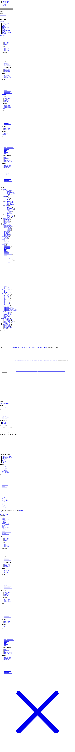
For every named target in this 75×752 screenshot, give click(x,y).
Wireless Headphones (8, 181)
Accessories (4, 134)
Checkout (4, 507)
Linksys (5, 277)
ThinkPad (6, 56)
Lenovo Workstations (8, 93)
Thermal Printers (7, 117)
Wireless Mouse (9, 213)
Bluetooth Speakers (7, 166)
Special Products (5, 500)
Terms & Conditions (5, 417)
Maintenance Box (7, 124)
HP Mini (5, 267)
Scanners (6, 133)
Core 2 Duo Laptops (8, 254)
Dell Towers (6, 231)
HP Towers (6, 233)
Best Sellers (4, 498)
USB (5, 153)
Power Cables (6, 149)
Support (3, 495)
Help (3, 492)
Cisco (5, 275)
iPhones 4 (6, 241)
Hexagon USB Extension (8, 147)
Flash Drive (6, 139)
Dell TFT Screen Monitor (8, 83)
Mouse (8, 210)
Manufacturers (4, 501)
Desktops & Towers (5, 23)
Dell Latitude (6, 50)
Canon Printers (7, 113)
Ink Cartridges (6, 123)
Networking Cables (7, 106)
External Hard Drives (8, 138)
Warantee (3, 505)
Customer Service (5, 494)
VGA (5, 151)
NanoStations (6, 101)
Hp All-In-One (6, 69)
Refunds (3, 506)
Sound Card (6, 167)
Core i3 (5, 255)
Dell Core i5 (6, 48)
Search (1, 11)
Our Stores (4, 502)
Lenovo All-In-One (7, 71)
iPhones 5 (6, 242)
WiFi (5, 286)
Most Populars (4, 497)
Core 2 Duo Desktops (8, 226)
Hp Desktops (6, 64)
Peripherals (8, 183)
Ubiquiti (5, 283)
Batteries (5, 157)
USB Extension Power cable (9, 148)
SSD (5, 142)
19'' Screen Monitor (7, 82)
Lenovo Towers (7, 235)
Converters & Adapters (8, 161)
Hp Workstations (7, 92)
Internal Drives (7, 316)
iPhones (3, 31)
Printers (3, 28)
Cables (5, 196)
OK (11, 427)
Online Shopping (5, 489)
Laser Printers (6, 116)
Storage (3, 26)
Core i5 (5, 256)
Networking (4, 29)
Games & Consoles (5, 236)
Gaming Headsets (7, 179)
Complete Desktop (7, 225)
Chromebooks (6, 253)
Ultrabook (6, 54)
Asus (5, 249)
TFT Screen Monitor (5, 27)
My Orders (4, 491)
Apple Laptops (7, 248)
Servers (5, 90)
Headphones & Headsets (8, 201)
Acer (5, 245)
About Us (4, 416)
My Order (4, 422)
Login (1, 511)
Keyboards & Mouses (8, 171)
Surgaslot (21, 510)
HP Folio (6, 43)
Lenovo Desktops (7, 65)
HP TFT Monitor (7, 84)
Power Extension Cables (6, 32)
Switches (6, 99)
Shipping (3, 503)
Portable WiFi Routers (8, 280)
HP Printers (6, 115)
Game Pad (6, 237)
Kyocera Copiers (7, 129)
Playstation (6, 238)
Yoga (5, 57)
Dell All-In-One (7, 219)
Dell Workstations (7, 91)
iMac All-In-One (7, 70)
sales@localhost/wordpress (4, 403)
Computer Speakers (7, 165)
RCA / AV (6, 152)
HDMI (5, 150)
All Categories (2, 35)
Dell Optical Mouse (10, 208)
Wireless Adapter (7, 105)
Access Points (6, 100)
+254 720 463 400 (3, 15)
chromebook (6, 252)
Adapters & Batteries (8, 190)
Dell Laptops (6, 257)
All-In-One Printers (7, 118)
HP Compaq (6, 42)
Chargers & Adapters (8, 160)
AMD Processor (7, 247)
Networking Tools (7, 107)
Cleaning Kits (6, 173)
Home (3, 37)
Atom (5, 250)
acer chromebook (7, 246)
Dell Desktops (6, 63)
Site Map (3, 493)
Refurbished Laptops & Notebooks (10, 310)
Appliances (4, 33)
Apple (5, 240)
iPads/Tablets (6, 268)
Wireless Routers (7, 98)
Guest (5, 514)
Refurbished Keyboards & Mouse (10, 309)
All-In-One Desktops (5, 24)
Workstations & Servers (6, 30)
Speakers (6, 214)
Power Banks (6, 158)
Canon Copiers (7, 128)
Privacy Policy (4, 418)
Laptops (3, 25)
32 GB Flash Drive (7, 141)
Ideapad (5, 55)
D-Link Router (7, 276)
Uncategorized (4, 323)
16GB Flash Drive (7, 140)
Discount (3, 508)
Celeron (5, 251)
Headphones (6, 180)
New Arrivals (4, 499)
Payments (4, 504)
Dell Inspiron (6, 49)
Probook (5, 44)
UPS (5, 159)
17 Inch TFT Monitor (8, 81)
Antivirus (6, 174)
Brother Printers (7, 112)
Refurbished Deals (5, 306)
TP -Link (6, 282)
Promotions (4, 490)
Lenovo (5, 269)
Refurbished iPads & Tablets (9, 308)
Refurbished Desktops (8, 307)
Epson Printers (6, 114)
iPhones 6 (6, 243)
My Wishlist (4, 423)
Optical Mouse (9, 211)
